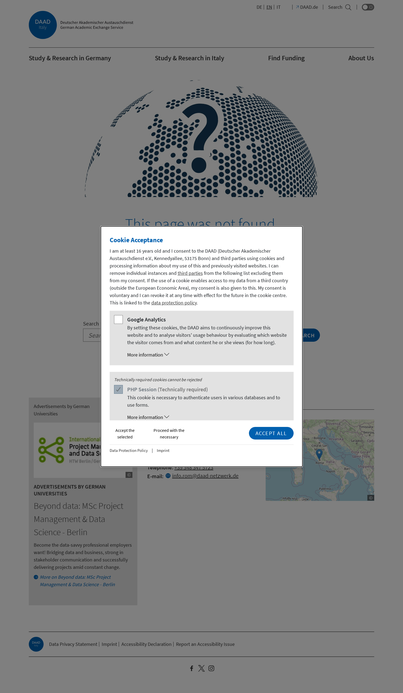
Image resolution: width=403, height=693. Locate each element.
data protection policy (174, 303)
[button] (207, 355)
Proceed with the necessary (169, 433)
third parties (190, 273)
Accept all (271, 433)
